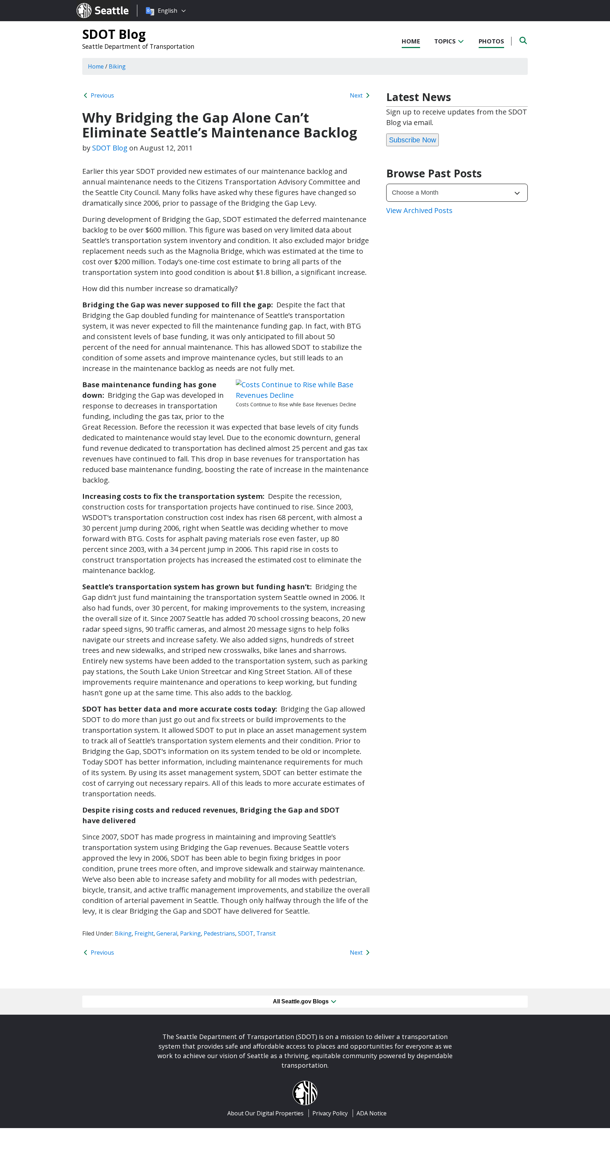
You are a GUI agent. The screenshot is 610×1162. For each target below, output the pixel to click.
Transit (266, 933)
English (167, 10)
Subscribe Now (412, 140)
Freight (144, 933)
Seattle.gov (91, 4)
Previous (101, 95)
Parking (190, 933)
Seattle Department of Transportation (138, 46)
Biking (123, 933)
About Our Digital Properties (265, 1113)
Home (411, 41)
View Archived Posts (419, 210)
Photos (491, 41)
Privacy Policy (330, 1113)
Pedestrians (219, 933)
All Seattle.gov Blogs (301, 1001)
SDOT (245, 933)
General (166, 933)
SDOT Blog (114, 33)
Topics (445, 41)
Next (357, 95)
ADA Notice (372, 1113)
